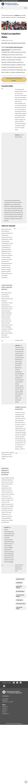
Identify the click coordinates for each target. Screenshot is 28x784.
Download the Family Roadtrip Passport (14, 79)
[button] (4, 717)
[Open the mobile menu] (25, 8)
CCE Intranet (9, 723)
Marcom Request (17, 723)
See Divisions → (6, 696)
